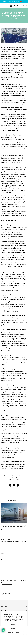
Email (3, 553)
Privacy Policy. (13, 620)
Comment (4, 560)
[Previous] (2, 517)
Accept (13, 624)
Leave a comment (14, 479)
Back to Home (6, 593)
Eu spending (9, 475)
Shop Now (22, 1)
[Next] (25, 517)
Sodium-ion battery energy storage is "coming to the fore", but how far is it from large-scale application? (13, 526)
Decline (13, 628)
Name (3, 547)
